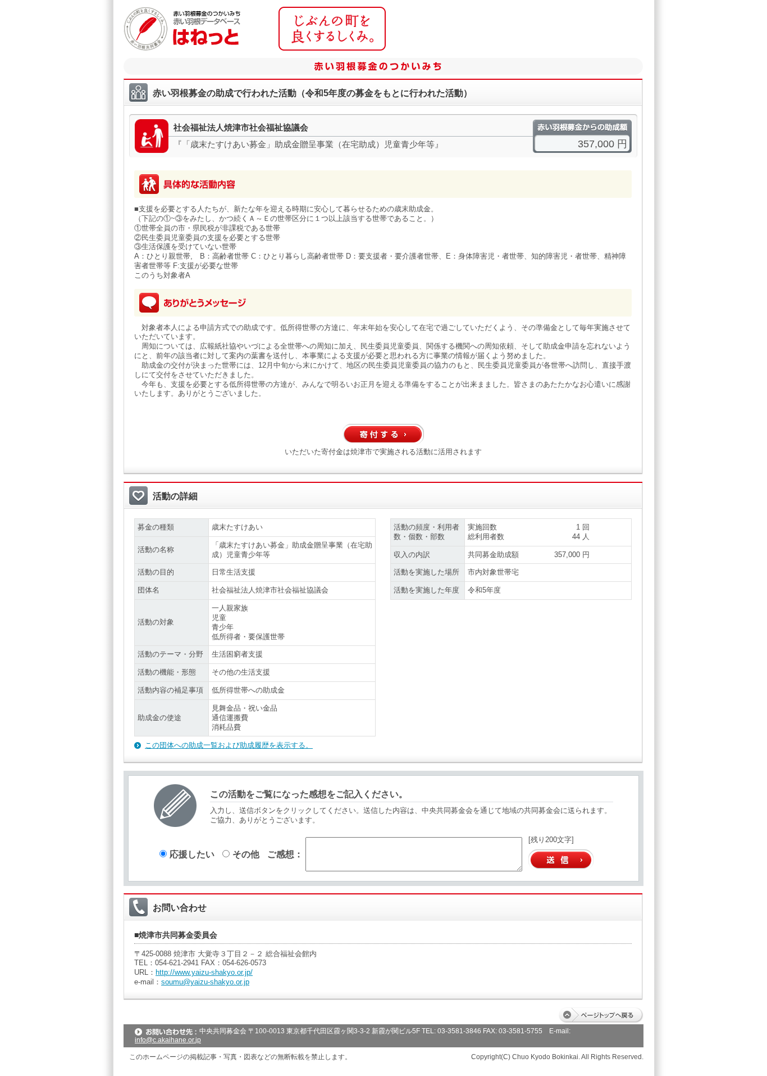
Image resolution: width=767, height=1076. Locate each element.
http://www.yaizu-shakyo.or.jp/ (204, 972)
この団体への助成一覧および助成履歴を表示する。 (229, 745)
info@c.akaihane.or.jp (168, 1040)
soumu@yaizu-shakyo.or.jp (205, 982)
